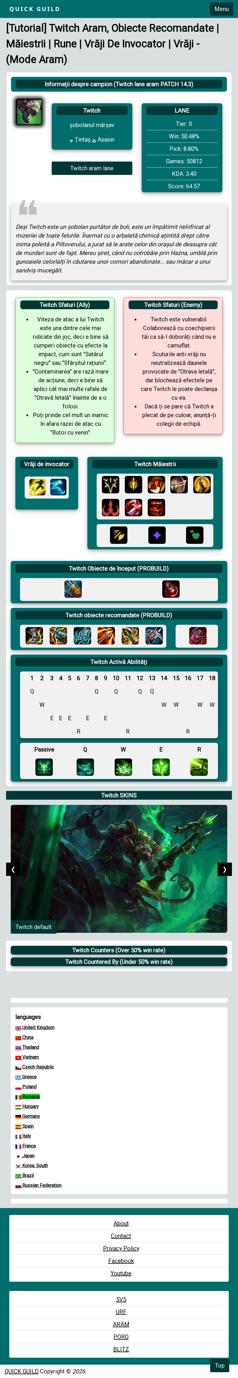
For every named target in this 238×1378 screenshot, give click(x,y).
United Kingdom (38, 1027)
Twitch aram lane (91, 168)
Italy (26, 1136)
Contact (121, 1235)
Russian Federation (41, 1185)
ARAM (121, 1324)
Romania (30, 1096)
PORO (121, 1336)
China (27, 1037)
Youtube (121, 1273)
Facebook (121, 1260)
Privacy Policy (121, 1248)
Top (220, 1365)
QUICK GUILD (22, 1371)
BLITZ (121, 1349)
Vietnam (30, 1057)
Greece (29, 1077)
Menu (221, 9)
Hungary (30, 1106)
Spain (27, 1126)
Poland (29, 1086)
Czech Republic (37, 1067)
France (28, 1146)
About (121, 1223)
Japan (28, 1155)
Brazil (27, 1175)
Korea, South (34, 1165)
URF (121, 1311)
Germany (30, 1116)
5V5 (121, 1299)
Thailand (30, 1047)
